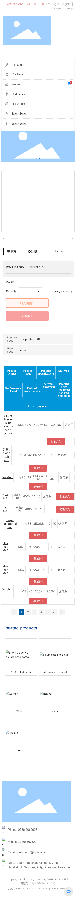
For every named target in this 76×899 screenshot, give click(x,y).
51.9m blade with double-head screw (7, 424)
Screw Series (19, 113)
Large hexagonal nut (9, 523)
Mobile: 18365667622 (22, 841)
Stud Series (18, 94)
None (22, 350)
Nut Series (18, 74)
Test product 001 (29, 339)
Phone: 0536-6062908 (22, 829)
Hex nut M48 (5, 546)
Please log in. (52, 4)
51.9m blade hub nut (6, 455)
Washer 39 (7, 591)
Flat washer (18, 103)
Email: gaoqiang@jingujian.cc (27, 852)
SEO (10, 888)
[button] (36, 158)
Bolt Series (17, 64)
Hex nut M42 (5, 569)
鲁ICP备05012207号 (43, 883)
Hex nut (5, 496)
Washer (15, 84)
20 (54, 611)
